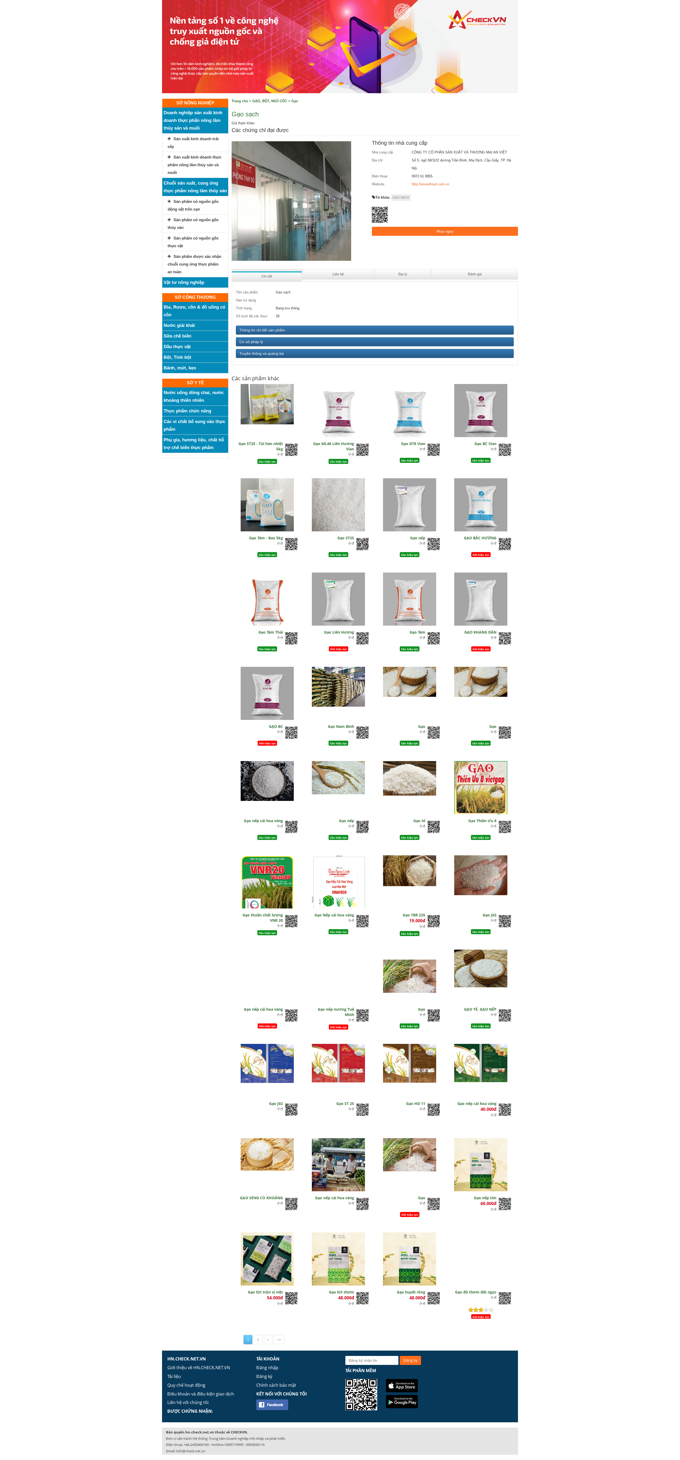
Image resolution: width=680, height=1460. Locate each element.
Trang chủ (240, 101)
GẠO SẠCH (401, 197)
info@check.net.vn (190, 1451)
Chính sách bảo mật (276, 1385)
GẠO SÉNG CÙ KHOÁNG (261, 1197)
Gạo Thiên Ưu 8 (482, 820)
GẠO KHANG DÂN (480, 632)
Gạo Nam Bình (341, 726)
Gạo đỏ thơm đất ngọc (475, 1292)
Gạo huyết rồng (411, 1292)
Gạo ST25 (345, 537)
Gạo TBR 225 (414, 914)
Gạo (294, 101)
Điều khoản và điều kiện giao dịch (200, 1394)
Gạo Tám (417, 632)
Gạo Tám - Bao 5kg (266, 537)
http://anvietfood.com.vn (430, 184)
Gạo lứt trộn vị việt (265, 1292)
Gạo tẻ (419, 820)
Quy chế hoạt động (186, 1385)
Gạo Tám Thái (270, 632)
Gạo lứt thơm (341, 1292)
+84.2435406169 (196, 1444)
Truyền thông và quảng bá (261, 353)
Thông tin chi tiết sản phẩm (262, 330)
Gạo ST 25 (345, 1103)
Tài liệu (174, 1376)
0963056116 (255, 1444)
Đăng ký (264, 1376)
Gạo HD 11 (415, 1103)
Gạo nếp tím (485, 1197)
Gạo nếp (417, 537)
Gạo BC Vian (485, 443)
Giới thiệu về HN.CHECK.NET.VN (198, 1368)
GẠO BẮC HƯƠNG (480, 537)
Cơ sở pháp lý (251, 342)
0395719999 (234, 1444)
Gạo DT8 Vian (413, 443)
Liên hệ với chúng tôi (188, 1402)
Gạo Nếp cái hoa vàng (334, 914)
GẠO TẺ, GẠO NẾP (480, 1009)
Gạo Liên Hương (339, 632)
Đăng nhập (267, 1368)
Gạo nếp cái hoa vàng (263, 820)
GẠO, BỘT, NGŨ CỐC (269, 101)
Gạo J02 (489, 914)
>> (279, 1339)
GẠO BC (276, 726)
